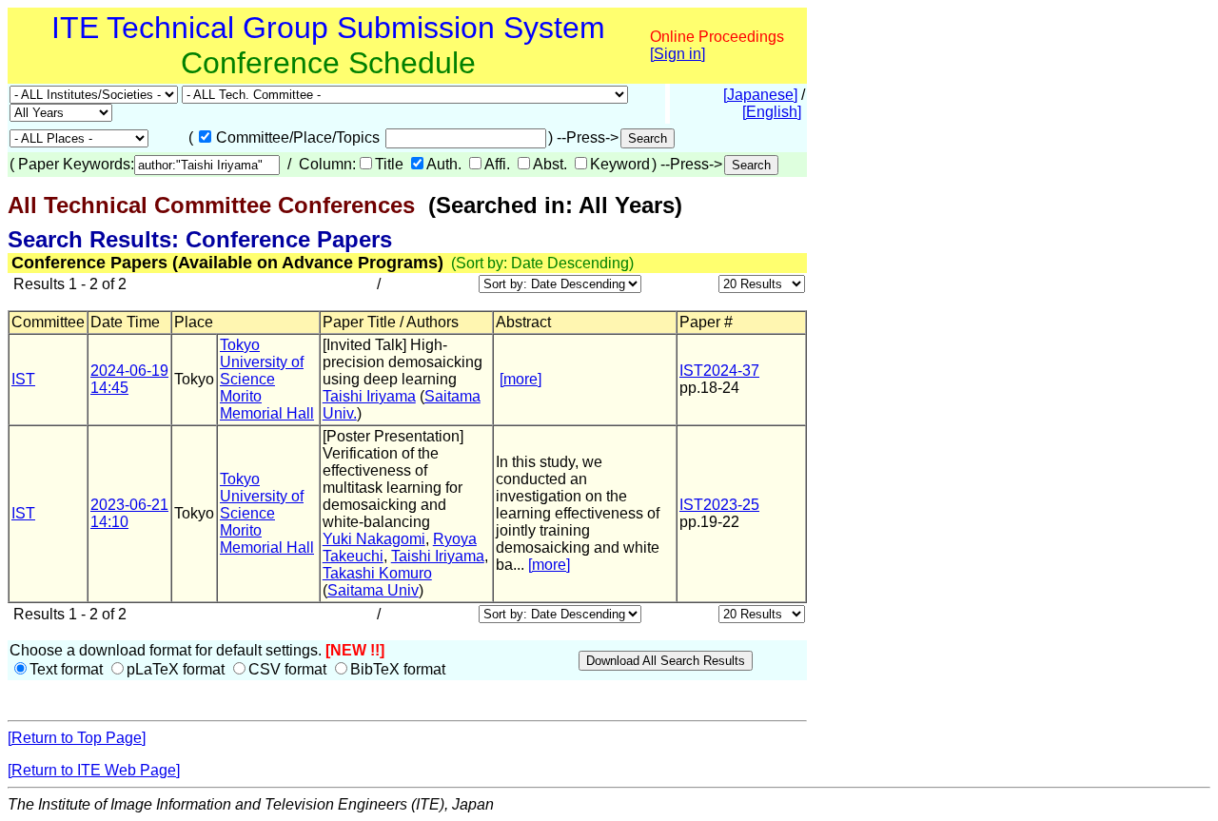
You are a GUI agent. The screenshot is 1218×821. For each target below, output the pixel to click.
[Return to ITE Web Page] (94, 770)
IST (23, 379)
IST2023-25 (719, 505)
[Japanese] (760, 95)
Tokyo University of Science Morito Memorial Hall (267, 379)
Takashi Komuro (377, 573)
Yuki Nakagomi (374, 539)
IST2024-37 (719, 370)
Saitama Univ (373, 590)
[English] (771, 112)
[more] (520, 379)
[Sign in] (677, 54)
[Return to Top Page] (77, 738)
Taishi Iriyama (369, 396)
